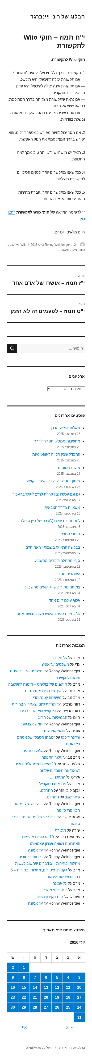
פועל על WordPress (39, 1048)
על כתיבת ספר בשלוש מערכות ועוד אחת (48, 614)
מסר (74, 249)
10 (79, 987)
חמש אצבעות (32, 724)
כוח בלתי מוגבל (55, 890)
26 (57, 1007)
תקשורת (64, 249)
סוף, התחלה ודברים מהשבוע (57, 561)
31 (79, 1017)
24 (79, 1007)
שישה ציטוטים (69, 468)
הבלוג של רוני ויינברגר (57, 17)
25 (68, 1007)
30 (13, 1007)
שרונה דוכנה (70, 737)
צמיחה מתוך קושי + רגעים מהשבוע (52, 587)
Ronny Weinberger (57, 244)
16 (13, 987)
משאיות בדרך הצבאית (62, 508)
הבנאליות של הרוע (52, 717)
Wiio (23, 244)
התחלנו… (57, 777)
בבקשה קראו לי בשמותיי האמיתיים (52, 547)
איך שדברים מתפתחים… (41, 691)
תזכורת (60, 830)
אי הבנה (13, 244)
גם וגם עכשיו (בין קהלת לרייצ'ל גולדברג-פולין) (44, 494)
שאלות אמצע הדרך (65, 428)
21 (35, 997)
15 (24, 987)
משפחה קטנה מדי (47, 698)
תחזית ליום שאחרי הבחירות (34, 704)
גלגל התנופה (33, 751)
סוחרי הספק (70, 534)
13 (46, 987)
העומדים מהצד (68, 574)
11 (68, 987)
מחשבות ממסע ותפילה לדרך (57, 441)
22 (24, 997)
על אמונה (35, 850)
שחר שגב (72, 797)
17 (79, 997)
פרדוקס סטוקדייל (52, 784)
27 (46, 1007)
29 (24, 1007)
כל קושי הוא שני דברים (38, 711)
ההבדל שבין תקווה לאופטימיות (56, 454)
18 (68, 997)
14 (35, 987)
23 (13, 997)
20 (46, 997)
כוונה (82, 249)
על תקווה (60, 658)
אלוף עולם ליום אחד (64, 600)
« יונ (69, 1027)
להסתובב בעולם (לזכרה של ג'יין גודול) (50, 521)
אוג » (23, 1027)
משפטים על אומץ (55, 664)
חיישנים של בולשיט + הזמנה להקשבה (37, 684)
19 (57, 997)
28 (35, 1007)
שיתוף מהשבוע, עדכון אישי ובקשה (53, 481)
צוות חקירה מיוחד (49, 897)
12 (57, 987)
